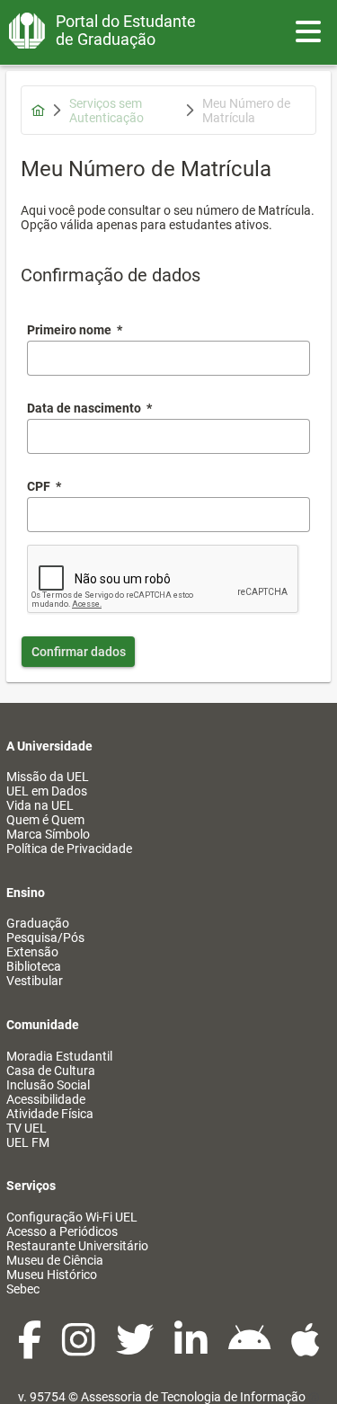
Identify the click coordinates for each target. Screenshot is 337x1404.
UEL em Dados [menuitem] (46, 791)
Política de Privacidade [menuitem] (69, 848)
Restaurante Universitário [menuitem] (77, 1246)
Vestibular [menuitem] (34, 980)
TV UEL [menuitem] (26, 1128)
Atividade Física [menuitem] (49, 1113)
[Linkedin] (192, 1349)
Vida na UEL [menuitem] (40, 805)
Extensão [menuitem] (32, 952)
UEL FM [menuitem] (27, 1142)
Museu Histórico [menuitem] (51, 1274)
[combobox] (168, 436)
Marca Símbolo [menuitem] (48, 834)
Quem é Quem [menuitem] (45, 820)
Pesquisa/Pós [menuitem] (45, 937)
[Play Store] (250, 1349)
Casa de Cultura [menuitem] (50, 1070)
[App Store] (305, 1349)
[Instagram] (80, 1349)
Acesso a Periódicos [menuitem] (62, 1231)
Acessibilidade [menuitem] (45, 1099)
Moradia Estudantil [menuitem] (59, 1056)
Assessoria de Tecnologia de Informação (193, 1397)
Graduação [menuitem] (37, 923)
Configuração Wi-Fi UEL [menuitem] (71, 1217)
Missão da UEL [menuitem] (47, 776)
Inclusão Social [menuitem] (48, 1085)
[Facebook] (31, 1349)
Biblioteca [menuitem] (33, 966)
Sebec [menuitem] (23, 1289)
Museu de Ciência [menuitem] (54, 1260)
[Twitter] (136, 1349)
